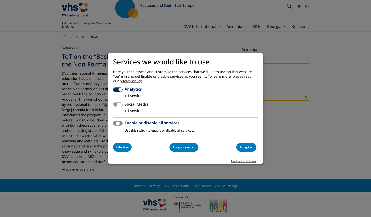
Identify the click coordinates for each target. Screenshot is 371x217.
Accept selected (184, 147)
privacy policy (131, 81)
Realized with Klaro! (243, 162)
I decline (122, 147)
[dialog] (185, 108)
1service (133, 95)
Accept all (246, 147)
